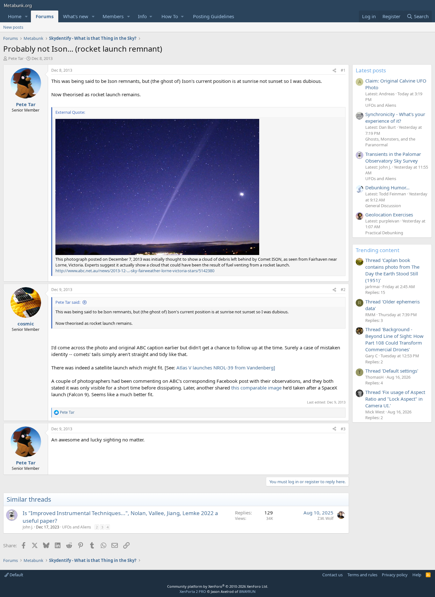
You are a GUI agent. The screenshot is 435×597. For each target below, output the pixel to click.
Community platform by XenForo (217, 586)
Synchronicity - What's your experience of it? (395, 117)
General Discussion (383, 205)
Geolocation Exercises (389, 214)
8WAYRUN (247, 591)
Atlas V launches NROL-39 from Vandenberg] (225, 367)
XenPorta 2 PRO (193, 591)
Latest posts (371, 70)
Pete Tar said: (67, 302)
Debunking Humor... (387, 187)
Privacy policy (395, 575)
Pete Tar (16, 58)
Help (416, 575)
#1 (343, 70)
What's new (75, 16)
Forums (44, 16)
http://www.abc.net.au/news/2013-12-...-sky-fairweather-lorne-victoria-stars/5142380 (134, 270)
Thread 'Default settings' (391, 371)
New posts (13, 27)
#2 (343, 289)
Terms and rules (362, 575)
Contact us (332, 575)
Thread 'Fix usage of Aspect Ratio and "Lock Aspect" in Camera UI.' (395, 399)
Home (14, 16)
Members (113, 16)
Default (16, 575)
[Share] (334, 70)
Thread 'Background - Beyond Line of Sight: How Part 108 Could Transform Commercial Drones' (394, 339)
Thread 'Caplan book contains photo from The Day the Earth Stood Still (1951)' (392, 270)
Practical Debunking (384, 233)
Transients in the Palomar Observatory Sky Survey (393, 157)
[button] (26, 16)
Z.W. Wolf (325, 518)
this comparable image (256, 387)
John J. (28, 527)
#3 (343, 429)
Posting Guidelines (213, 16)
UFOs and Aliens (76, 527)
